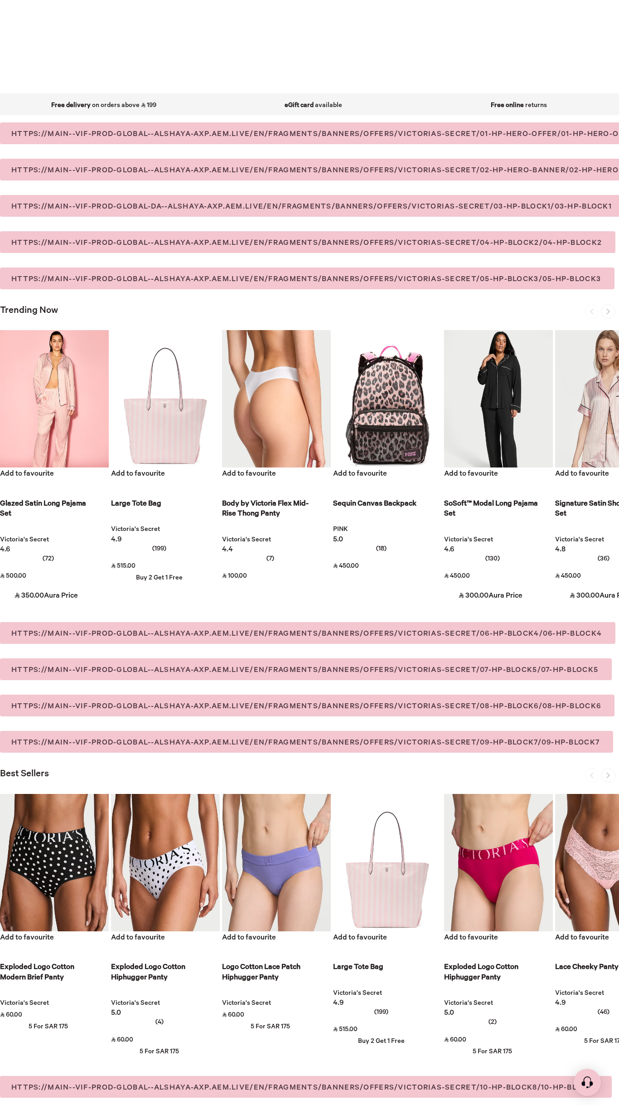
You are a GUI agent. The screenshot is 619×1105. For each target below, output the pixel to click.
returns (519, 105)
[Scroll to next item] (608, 311)
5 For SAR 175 (48, 1026)
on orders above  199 (103, 105)
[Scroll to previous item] (592, 311)
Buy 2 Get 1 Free (159, 577)
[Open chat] (587, 1087)
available (313, 105)
